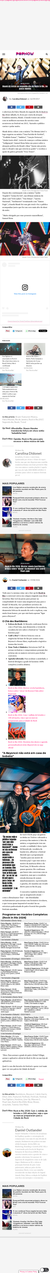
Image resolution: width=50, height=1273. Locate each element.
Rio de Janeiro (21, 420)
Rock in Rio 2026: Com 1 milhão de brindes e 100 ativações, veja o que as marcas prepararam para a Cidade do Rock (26, 718)
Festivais (34, 1097)
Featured (25, 417)
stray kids (6, 1105)
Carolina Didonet (19, 99)
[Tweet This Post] (20, 107)
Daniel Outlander (19, 580)
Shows (36, 1102)
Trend (23, 422)
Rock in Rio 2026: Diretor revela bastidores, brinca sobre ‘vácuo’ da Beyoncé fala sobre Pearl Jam (26, 691)
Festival (42, 1097)
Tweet (41, 1079)
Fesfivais (26, 1097)
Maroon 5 (35, 1099)
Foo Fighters (8, 1099)
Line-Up (26, 1099)
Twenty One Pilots (20, 1105)
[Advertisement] (25, 25)
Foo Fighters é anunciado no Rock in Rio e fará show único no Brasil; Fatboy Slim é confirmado (10, 361)
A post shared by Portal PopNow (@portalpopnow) (25, 321)
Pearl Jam (6, 1102)
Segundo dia (7, 422)
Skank (17, 422)
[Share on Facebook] (12, 107)
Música (34, 417)
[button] (44, 1270)
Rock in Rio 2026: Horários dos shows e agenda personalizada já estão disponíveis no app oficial (27, 745)
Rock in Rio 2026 (19, 1102)
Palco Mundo (8, 420)
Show (29, 1102)
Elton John (7, 1097)
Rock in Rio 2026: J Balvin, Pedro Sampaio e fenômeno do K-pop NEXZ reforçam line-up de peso (34, 361)
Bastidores (20, 1094)
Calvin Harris (41, 1094)
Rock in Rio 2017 (36, 420)
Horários (19, 1099)
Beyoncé (30, 1094)
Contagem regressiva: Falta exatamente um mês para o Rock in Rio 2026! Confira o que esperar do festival (10, 391)
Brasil (18, 417)
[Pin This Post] (29, 107)
